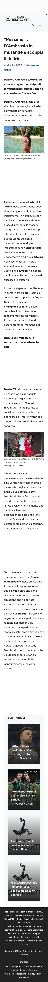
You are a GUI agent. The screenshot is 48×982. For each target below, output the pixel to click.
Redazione (21, 974)
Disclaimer (24, 977)
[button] (33, 25)
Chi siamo (9, 974)
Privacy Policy (34, 974)
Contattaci (24, 954)
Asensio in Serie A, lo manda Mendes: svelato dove (22, 845)
